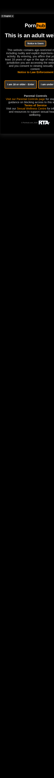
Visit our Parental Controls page (25, 99)
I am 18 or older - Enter (20, 84)
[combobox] (7, 16)
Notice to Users (35, 43)
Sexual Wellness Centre (31, 108)
